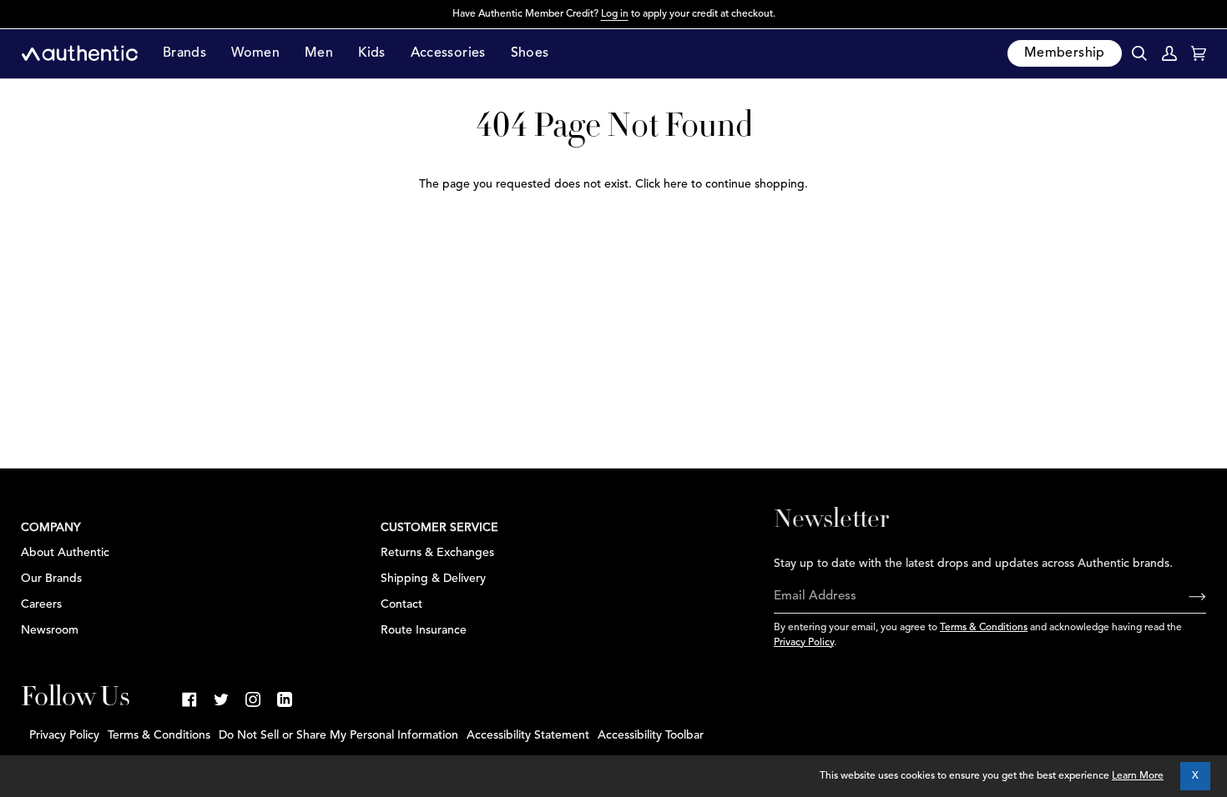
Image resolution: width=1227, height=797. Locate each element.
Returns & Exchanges (437, 553)
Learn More (1138, 776)
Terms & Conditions (984, 628)
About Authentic (65, 553)
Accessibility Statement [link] (528, 735)
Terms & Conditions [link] (159, 735)
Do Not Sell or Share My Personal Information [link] (338, 735)
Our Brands (51, 578)
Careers (41, 604)
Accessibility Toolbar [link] (651, 735)
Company (51, 528)
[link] (189, 699)
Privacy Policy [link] (64, 735)
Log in (615, 14)
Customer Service (439, 528)
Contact (401, 604)
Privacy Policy (804, 643)
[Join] (1184, 597)
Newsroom (49, 630)
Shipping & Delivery (433, 578)
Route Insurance (424, 630)
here (676, 184)
